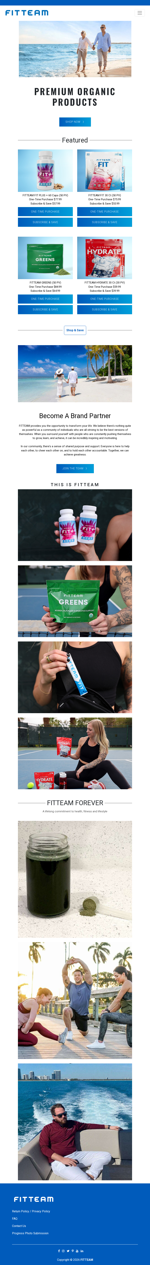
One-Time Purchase (45, 211)
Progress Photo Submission (30, 1233)
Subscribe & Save (45, 222)
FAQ (14, 1218)
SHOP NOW (72, 121)
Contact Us (19, 1226)
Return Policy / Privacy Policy (31, 1211)
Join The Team (73, 468)
